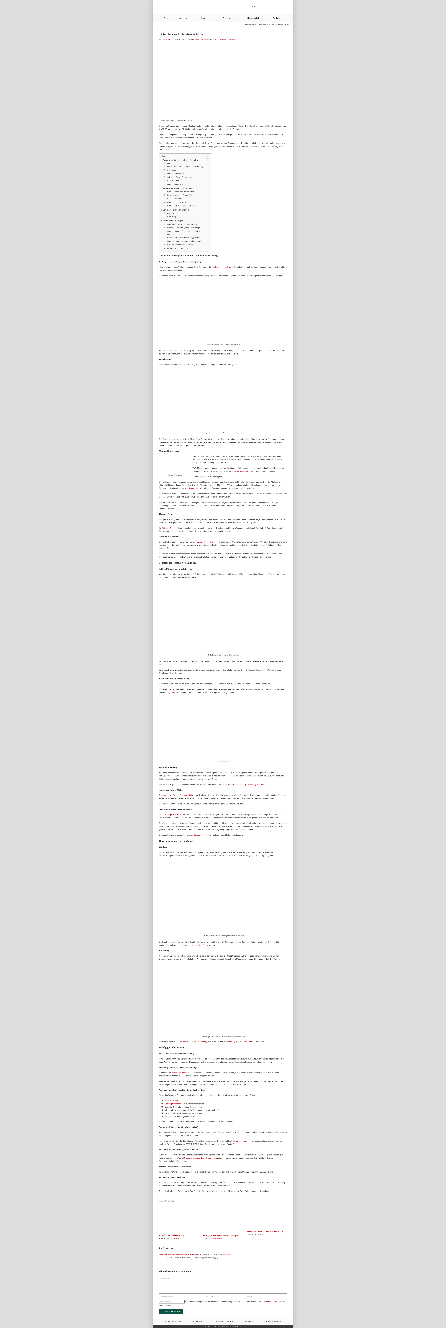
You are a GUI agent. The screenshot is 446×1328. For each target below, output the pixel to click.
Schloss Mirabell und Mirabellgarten (180, 192)
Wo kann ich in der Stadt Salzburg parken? (183, 238)
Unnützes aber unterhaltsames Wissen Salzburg (264, 1231)
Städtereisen (205, 39)
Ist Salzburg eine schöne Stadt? (179, 248)
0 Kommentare (176, 1238)
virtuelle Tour (242, 471)
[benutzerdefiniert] (169, 7)
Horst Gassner (166, 39)
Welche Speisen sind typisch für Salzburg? (183, 228)
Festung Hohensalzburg (222, 267)
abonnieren (272, 1302)
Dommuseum (195, 488)
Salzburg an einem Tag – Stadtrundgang (201, 1158)
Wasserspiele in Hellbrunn (174, 815)
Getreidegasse (172, 170)
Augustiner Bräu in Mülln (176, 202)
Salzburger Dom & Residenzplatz (180, 177)
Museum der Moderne (175, 184)
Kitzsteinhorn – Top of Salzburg (171, 1236)
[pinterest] (177, 7)
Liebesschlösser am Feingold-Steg (180, 195)
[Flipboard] (181, 7)
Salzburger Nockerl (180, 1073)
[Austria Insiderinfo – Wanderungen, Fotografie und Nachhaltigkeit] (223, 2)
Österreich (196, 39)
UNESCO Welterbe (220, 39)
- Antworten (226, 1254)
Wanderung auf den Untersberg (238, 1041)
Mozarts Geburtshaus (175, 174)
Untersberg (171, 217)
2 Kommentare (218, 1238)
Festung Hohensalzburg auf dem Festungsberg (185, 167)
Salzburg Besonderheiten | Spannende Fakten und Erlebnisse (179, 1254)
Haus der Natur (173, 181)
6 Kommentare (261, 1234)
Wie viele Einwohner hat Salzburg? (180, 245)
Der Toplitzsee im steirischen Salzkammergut (220, 1236)
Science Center (168, 528)
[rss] (185, 7)
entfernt (175, 692)
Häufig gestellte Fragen (173, 221)
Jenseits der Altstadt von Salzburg (177, 188)
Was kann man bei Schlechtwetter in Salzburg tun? (184, 232)
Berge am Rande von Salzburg (176, 210)
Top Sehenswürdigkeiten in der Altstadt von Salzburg (181, 161)
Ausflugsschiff (196, 835)
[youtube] (173, 7)
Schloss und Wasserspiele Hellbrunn (181, 206)
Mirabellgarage (242, 1141)
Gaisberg (170, 213)
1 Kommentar (231, 39)
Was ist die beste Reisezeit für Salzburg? (182, 224)
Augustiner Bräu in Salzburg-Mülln (178, 795)
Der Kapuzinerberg (174, 199)
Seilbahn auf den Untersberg (194, 1041)
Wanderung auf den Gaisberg (197, 945)
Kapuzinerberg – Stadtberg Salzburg (248, 784)
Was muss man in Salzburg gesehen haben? (184, 241)
